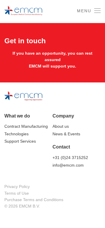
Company (63, 115)
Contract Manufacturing (26, 126)
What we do (17, 115)
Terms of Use (16, 193)
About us (60, 126)
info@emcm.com (68, 165)
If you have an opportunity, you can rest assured (52, 56)
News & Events (66, 134)
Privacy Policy (17, 186)
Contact (61, 146)
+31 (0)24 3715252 (70, 158)
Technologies (16, 134)
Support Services (20, 141)
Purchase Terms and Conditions (33, 199)
